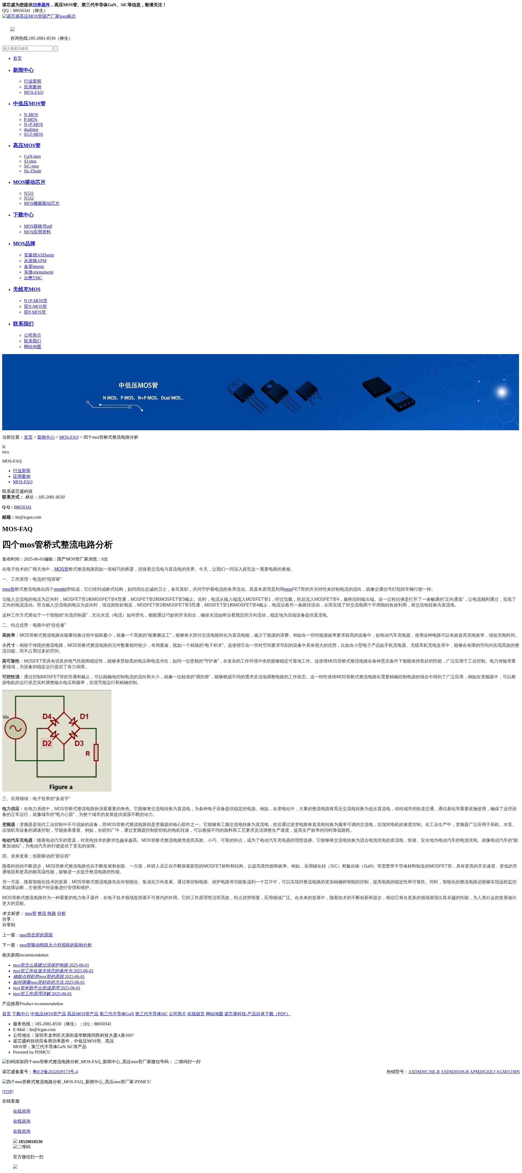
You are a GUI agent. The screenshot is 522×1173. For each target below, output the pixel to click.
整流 (42, 913)
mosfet (60, 589)
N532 (29, 198)
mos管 (8, 589)
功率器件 (41, 4)
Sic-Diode (32, 171)
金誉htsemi (34, 266)
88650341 (23, 507)
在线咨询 (21, 1111)
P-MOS (30, 119)
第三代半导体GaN (117, 1013)
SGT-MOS (33, 134)
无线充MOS (27, 289)
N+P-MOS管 (35, 300)
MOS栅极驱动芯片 (42, 203)
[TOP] (7, 1091)
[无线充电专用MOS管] (260, 428)
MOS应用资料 (37, 232)
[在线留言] (15, 1167)
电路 (51, 913)
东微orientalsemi (38, 272)
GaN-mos (32, 156)
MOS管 (61, 569)
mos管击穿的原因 (36, 935)
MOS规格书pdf (38, 226)
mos (288, 589)
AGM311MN (508, 1071)
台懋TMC (33, 278)
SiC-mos (31, 166)
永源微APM (35, 260)
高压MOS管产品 (82, 1013)
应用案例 (32, 87)
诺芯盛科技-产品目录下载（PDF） (257, 1013)
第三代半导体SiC (151, 1013)
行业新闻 (32, 81)
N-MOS (31, 114)
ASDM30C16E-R (424, 1071)
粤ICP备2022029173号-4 (55, 1071)
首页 (17, 58)
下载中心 (20, 1013)
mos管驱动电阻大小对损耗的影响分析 (56, 945)
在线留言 (196, 1013)
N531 (29, 193)
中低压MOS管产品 (48, 1013)
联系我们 (23, 324)
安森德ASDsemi (39, 255)
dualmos (31, 129)
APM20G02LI (482, 1071)
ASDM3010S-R (455, 1071)
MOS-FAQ (34, 92)
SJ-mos (30, 161)
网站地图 (32, 346)
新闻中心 (46, 437)
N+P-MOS (33, 124)
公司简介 (32, 335)
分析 (61, 913)
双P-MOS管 (35, 312)
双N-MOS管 (35, 306)
